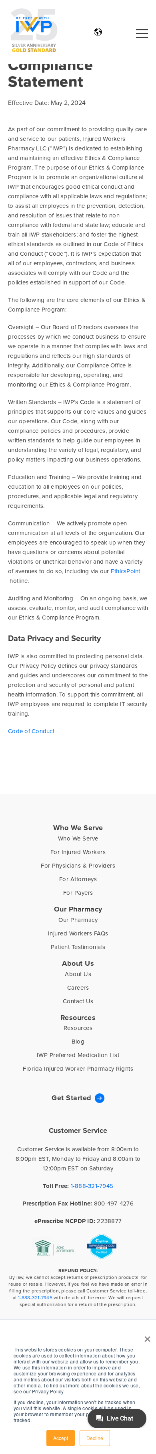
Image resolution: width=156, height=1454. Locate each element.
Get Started (72, 1098)
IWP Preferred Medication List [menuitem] (78, 1055)
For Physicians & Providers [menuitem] (78, 865)
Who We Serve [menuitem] (78, 828)
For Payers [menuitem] (78, 892)
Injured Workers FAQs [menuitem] (78, 933)
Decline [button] (94, 1437)
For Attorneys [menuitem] (78, 879)
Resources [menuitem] (78, 1017)
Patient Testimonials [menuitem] (78, 947)
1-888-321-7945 (92, 1186)
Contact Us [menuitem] (78, 1001)
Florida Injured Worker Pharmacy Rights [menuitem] (78, 1068)
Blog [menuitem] (78, 1041)
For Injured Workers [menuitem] (78, 852)
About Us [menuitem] (78, 963)
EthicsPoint (125, 571)
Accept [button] (60, 1437)
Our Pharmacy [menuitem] (78, 909)
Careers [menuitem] (78, 987)
